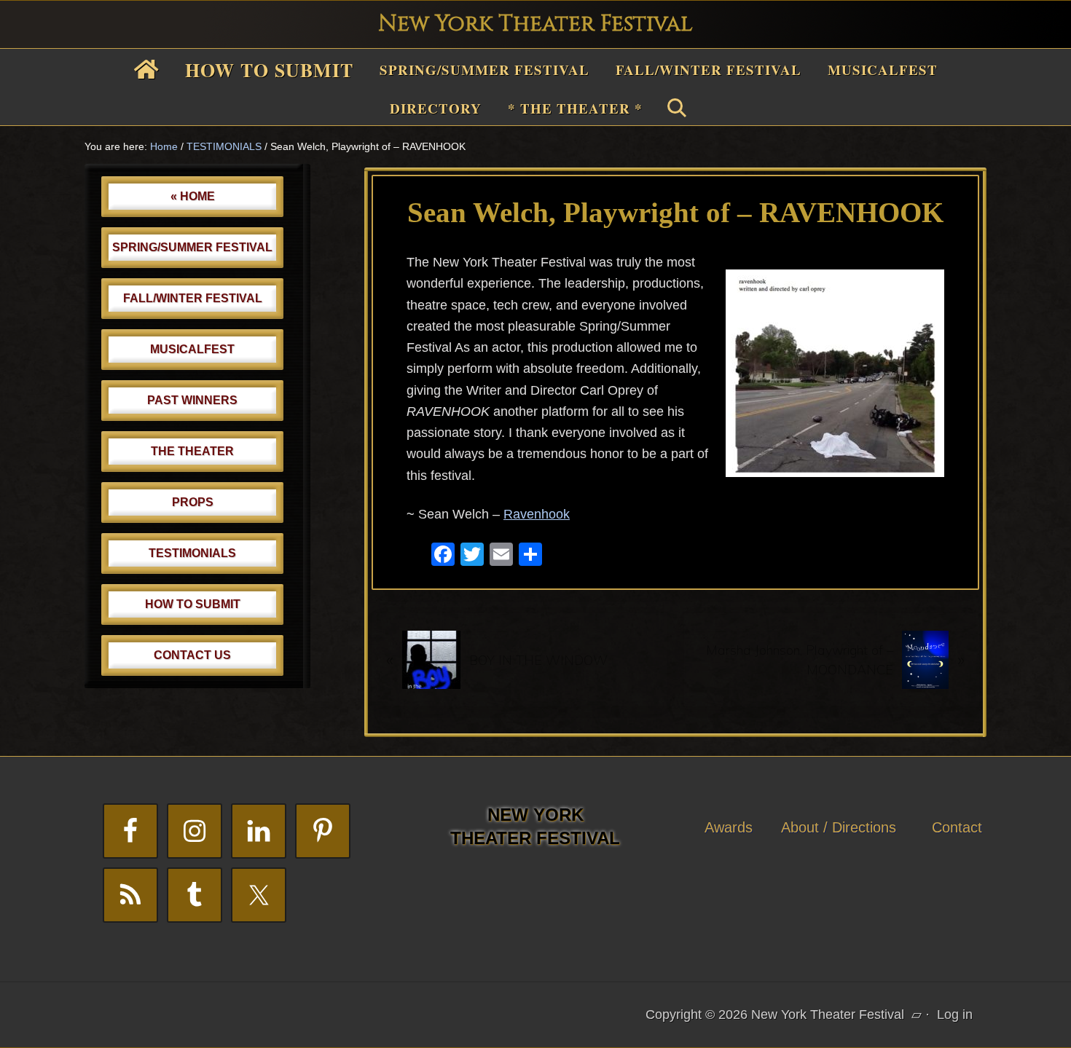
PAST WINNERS (192, 400)
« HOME (192, 196)
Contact (957, 827)
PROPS (192, 502)
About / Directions (838, 827)
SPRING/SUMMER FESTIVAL (192, 247)
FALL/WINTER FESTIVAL (192, 298)
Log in (955, 1014)
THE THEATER (192, 451)
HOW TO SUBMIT (192, 604)
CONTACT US (192, 655)
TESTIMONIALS (192, 553)
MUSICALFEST (192, 349)
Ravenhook (536, 514)
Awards (729, 827)
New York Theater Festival (535, 24)
